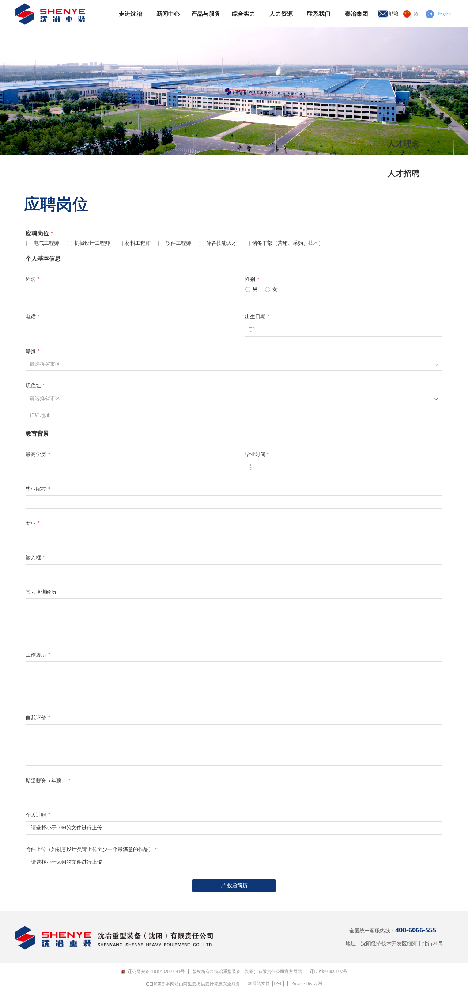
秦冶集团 (356, 14)
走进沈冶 (130, 14)
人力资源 (281, 14)
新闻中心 (168, 14)
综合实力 (243, 14)
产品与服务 (205, 14)
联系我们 (319, 14)
